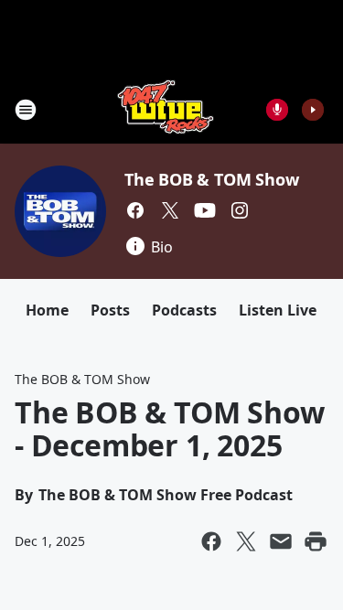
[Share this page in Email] (281, 541)
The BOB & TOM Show (211, 179)
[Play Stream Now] (313, 110)
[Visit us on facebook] (135, 210)
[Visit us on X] (170, 210)
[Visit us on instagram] (240, 210)
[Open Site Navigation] (26, 110)
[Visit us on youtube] (205, 210)
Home (47, 310)
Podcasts (184, 310)
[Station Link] (165, 109)
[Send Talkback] (277, 110)
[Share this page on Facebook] (211, 541)
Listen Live (277, 310)
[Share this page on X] (246, 541)
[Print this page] (315, 541)
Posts (110, 310)
